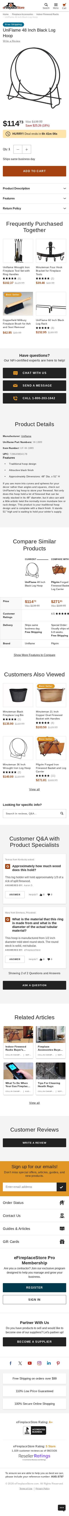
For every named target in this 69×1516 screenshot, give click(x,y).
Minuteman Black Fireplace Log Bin (13, 713)
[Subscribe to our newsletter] (61, 1187)
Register (34, 1287)
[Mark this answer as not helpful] (48, 895)
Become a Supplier (34, 1341)
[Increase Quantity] (26, 149)
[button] (34, 385)
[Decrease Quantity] (17, 149)
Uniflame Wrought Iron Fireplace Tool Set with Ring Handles (16, 271)
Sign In (34, 1299)
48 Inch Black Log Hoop (35, 584)
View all (34, 789)
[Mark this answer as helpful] (41, 895)
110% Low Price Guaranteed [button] (34, 1391)
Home (6, 14)
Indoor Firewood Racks (47, 14)
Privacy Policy (43, 1488)
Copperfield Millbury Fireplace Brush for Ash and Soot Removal (17, 324)
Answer (14, 894)
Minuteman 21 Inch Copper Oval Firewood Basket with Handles (49, 715)
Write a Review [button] (11, 41)
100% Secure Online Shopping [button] (35, 1403)
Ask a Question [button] (34, 985)
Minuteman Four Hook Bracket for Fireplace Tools (49, 271)
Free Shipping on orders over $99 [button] (35, 1378)
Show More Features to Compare (34, 655)
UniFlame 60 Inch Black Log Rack (50, 322)
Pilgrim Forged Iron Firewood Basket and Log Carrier (51, 768)
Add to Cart (34, 171)
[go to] (18, 251)
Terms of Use (26, 1488)
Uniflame (26, 436)
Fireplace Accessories (22, 14)
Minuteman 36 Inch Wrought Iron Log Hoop (17, 766)
